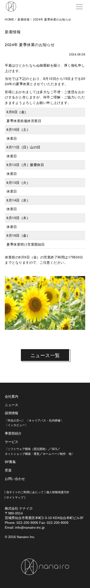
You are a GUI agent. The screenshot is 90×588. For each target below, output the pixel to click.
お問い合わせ (15, 479)
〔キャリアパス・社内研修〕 (44, 420)
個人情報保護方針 (57, 492)
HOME (9, 19)
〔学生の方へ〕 (15, 420)
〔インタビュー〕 (16, 425)
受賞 (8, 470)
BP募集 (10, 462)
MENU (79, 7)
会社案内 (11, 396)
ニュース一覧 (45, 355)
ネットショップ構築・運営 (22, 454)
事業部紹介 (13, 433)
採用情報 (11, 413)
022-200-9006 (27, 523)
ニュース (11, 405)
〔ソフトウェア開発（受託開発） (26, 449)
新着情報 (24, 19)
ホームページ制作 (54, 454)
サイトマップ (15, 497)
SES (54, 449)
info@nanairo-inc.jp (30, 527)
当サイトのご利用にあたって (25, 492)
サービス (11, 442)
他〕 (70, 454)
